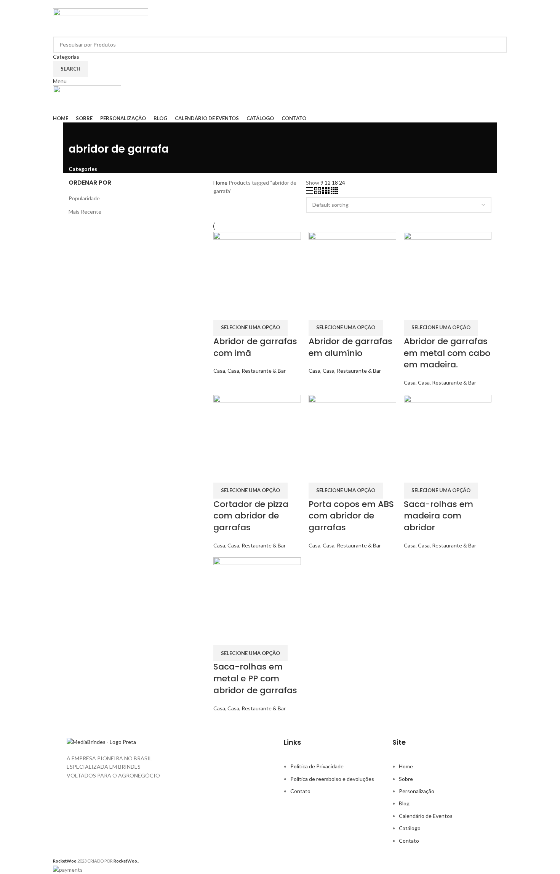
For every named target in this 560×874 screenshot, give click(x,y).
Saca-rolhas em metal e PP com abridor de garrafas (255, 678)
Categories (83, 169)
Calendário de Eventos (426, 816)
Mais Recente (85, 211)
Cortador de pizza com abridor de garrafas (250, 516)
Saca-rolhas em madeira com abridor (438, 516)
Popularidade (84, 198)
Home (221, 182)
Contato (300, 791)
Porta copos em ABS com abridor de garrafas (351, 516)
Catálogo (410, 828)
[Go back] (78, 132)
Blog (404, 803)
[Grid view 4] (334, 192)
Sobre (406, 779)
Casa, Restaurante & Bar (256, 370)
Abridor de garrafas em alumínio (350, 347)
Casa (219, 370)
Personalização (416, 791)
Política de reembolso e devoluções (332, 779)
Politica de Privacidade (317, 766)
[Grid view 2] (318, 192)
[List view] (310, 192)
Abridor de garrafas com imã (255, 347)
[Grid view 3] (326, 192)
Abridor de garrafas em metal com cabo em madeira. (447, 353)
